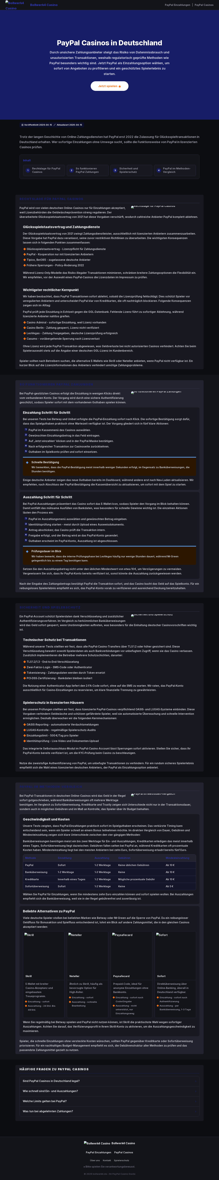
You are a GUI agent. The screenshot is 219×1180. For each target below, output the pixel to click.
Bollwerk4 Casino (44, 5)
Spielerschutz (121, 1160)
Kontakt (107, 1160)
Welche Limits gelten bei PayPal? (45, 1101)
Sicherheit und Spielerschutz (128, 170)
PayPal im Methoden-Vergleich (177, 170)
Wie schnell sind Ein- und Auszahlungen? (50, 1091)
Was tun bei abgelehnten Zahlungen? (48, 1111)
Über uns (95, 1160)
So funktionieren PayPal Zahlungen (87, 170)
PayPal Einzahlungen (177, 4)
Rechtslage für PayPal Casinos (46, 170)
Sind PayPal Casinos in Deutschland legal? (51, 1081)
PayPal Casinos (204, 4)
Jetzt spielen (107, 86)
